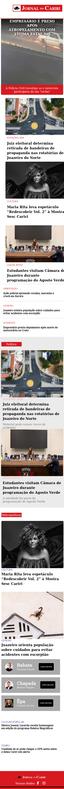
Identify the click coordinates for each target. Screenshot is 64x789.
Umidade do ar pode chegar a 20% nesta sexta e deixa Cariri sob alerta (29, 750)
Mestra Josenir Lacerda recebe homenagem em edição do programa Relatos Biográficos (27, 727)
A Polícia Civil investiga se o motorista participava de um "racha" (32, 89)
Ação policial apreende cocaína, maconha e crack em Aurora (28, 295)
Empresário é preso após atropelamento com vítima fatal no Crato (32, 27)
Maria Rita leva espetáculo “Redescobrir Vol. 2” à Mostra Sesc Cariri (30, 579)
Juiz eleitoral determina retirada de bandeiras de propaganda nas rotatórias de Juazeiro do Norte (31, 415)
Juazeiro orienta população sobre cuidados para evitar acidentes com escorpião (31, 312)
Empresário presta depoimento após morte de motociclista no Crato (30, 329)
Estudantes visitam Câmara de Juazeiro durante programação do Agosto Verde (32, 492)
